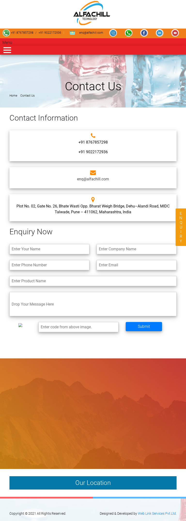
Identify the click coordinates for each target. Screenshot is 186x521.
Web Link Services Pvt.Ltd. (157, 513)
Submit (144, 326)
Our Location (93, 482)
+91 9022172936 (50, 32)
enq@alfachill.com (90, 32)
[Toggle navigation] (93, 50)
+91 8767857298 (21, 32)
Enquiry (180, 227)
